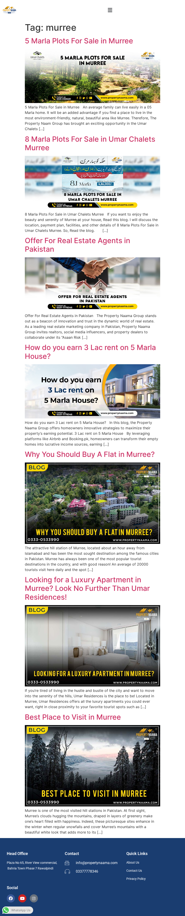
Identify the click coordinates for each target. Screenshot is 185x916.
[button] (110, 10)
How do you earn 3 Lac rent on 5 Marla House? (90, 351)
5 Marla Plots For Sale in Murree (79, 40)
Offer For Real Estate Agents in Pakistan (77, 245)
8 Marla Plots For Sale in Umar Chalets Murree (90, 143)
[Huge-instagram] (34, 898)
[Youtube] (22, 898)
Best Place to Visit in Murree (73, 717)
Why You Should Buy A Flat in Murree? (90, 454)
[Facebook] (11, 898)
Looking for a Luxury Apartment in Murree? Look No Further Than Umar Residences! (87, 588)
